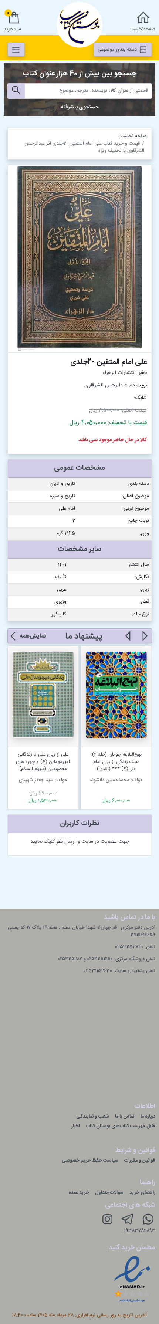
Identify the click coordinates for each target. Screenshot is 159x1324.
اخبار (75, 1126)
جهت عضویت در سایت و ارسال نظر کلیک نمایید (79, 841)
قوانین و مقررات (139, 1160)
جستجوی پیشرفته (79, 107)
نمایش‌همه (33, 636)
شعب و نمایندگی (92, 1116)
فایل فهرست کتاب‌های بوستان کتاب (120, 1126)
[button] (144, 640)
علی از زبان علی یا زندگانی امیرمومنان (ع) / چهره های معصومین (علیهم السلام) (43, 761)
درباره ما (148, 1116)
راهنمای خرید (142, 1193)
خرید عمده (78, 1193)
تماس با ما (125, 1116)
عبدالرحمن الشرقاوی (105, 385)
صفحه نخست (133, 136)
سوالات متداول (109, 1193)
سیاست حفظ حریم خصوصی (90, 1160)
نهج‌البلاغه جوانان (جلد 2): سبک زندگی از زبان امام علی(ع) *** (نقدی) (116, 761)
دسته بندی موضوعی (118, 49)
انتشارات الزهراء (119, 372)
